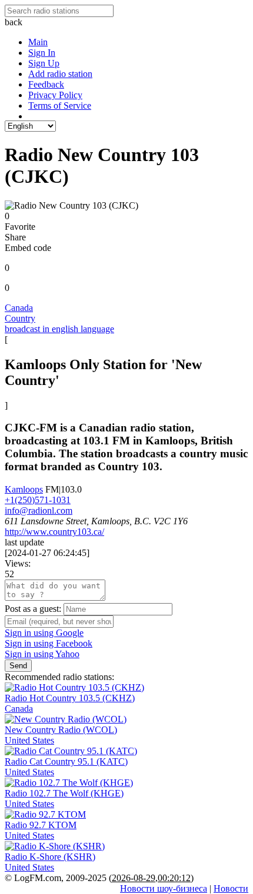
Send (18, 665)
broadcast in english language (59, 329)
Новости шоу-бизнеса (163, 888)
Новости (231, 888)
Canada (19, 308)
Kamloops (24, 489)
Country (20, 318)
